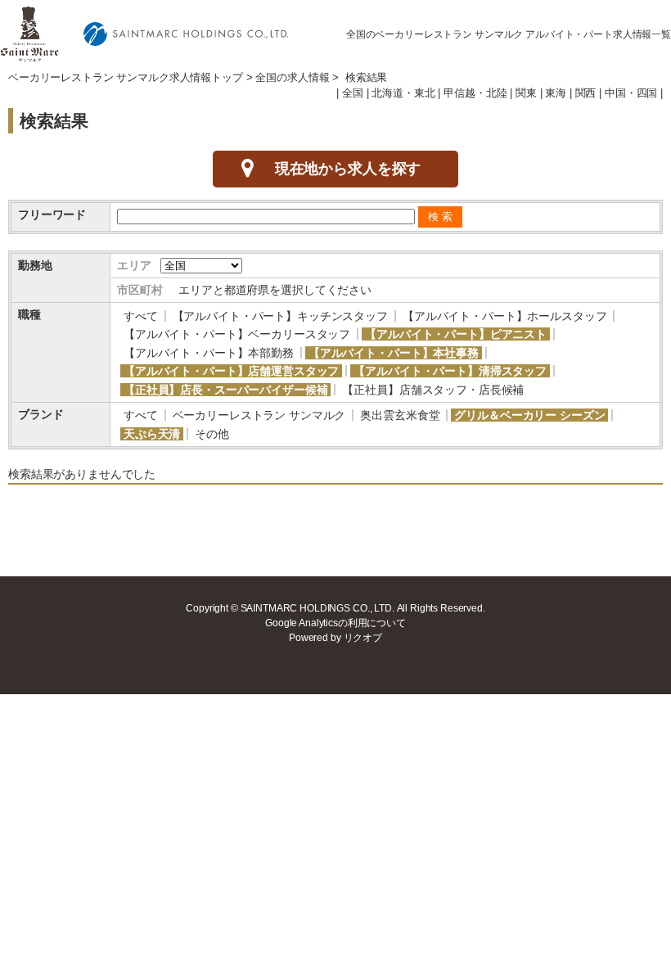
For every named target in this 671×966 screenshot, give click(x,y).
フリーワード (52, 214)
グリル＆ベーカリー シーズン (529, 415)
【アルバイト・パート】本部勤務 (209, 352)
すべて (141, 316)
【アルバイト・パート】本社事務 (393, 352)
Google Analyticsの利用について (335, 623)
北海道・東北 (403, 93)
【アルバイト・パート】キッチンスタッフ (280, 316)
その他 (212, 433)
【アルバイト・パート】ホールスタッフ (504, 316)
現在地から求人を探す (348, 168)
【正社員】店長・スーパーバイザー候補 (225, 389)
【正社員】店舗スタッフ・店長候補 (433, 389)
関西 (586, 93)
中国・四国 (631, 93)
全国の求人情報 (292, 78)
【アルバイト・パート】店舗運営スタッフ (231, 370)
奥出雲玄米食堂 (399, 415)
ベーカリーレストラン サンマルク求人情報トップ (125, 78)
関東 (526, 93)
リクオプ (363, 637)
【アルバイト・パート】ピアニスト (456, 334)
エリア (134, 265)
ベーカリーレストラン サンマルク (259, 415)
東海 (555, 93)
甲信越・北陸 (475, 93)
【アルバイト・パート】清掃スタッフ (450, 370)
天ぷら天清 (152, 433)
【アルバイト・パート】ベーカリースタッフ (237, 334)
